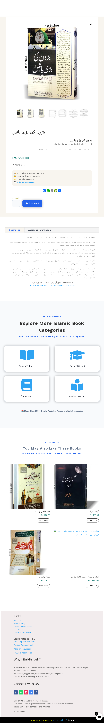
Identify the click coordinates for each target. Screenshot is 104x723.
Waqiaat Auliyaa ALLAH (23, 645)
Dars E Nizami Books (22, 632)
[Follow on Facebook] (16, 692)
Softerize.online (58, 720)
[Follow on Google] (31, 692)
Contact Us (18, 629)
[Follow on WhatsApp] (21, 692)
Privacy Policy (19, 623)
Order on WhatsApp (25, 182)
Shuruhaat (26, 396)
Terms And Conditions (23, 626)
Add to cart (32, 203)
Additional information (39, 230)
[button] (91, 24)
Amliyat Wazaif (77, 396)
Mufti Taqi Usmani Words (24, 641)
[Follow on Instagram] (26, 692)
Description (15, 230)
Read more (43, 520)
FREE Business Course (23, 653)
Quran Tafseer (27, 366)
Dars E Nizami (77, 366)
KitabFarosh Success (22, 649)
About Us (17, 620)
